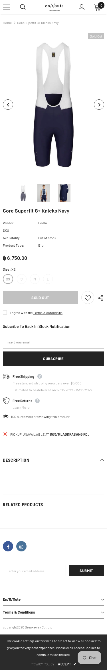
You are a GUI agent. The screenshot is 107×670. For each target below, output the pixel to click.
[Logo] (54, 7)
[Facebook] (8, 546)
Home (7, 23)
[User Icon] (82, 7)
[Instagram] (21, 546)
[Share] (99, 297)
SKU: (7, 230)
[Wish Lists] (87, 297)
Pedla (42, 223)
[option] (53, 104)
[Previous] (8, 104)
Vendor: (9, 223)
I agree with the (21, 313)
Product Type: (14, 245)
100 (13, 416)
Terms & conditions (47, 313)
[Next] (99, 104)
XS (8, 279)
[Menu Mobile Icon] (6, 7)
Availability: (12, 238)
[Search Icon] (28, 7)
